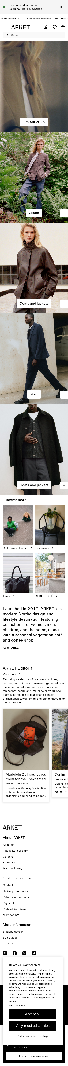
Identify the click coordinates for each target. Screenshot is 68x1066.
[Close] (61, 7)
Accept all (32, 1014)
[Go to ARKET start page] (20, 27)
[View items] (64, 213)
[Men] (34, 358)
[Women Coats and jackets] (34, 268)
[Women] (34, 86)
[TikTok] (34, 953)
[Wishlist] (55, 27)
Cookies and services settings (32, 1036)
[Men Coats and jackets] (34, 449)
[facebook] (15, 953)
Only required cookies (33, 1026)
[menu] (5, 27)
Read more (17, 1005)
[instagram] (5, 953)
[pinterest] (24, 953)
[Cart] (63, 27)
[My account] (46, 27)
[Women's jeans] (34, 177)
